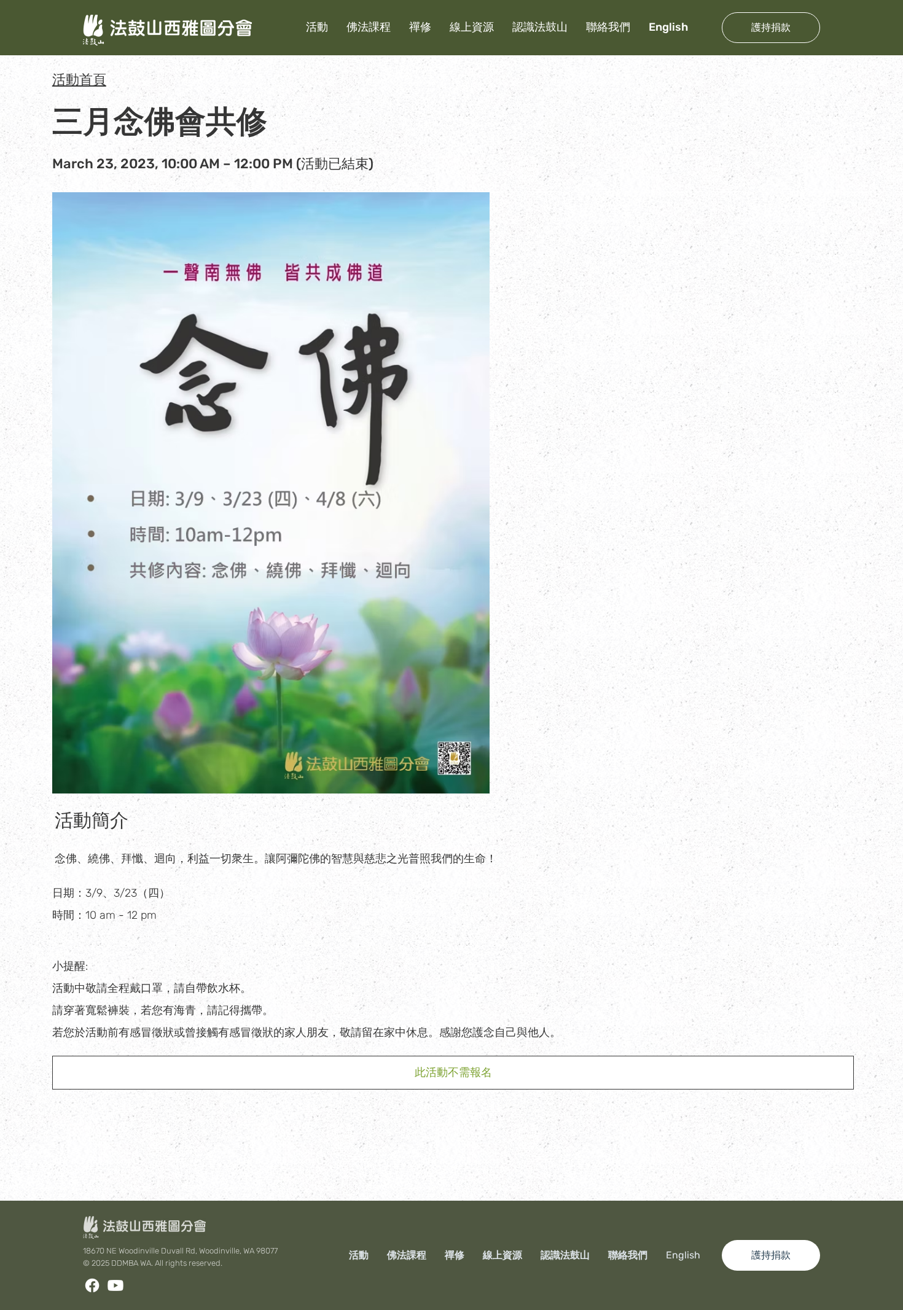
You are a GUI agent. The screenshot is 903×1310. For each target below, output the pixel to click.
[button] (453, 1073)
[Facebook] (92, 1285)
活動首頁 (79, 79)
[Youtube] (115, 1285)
